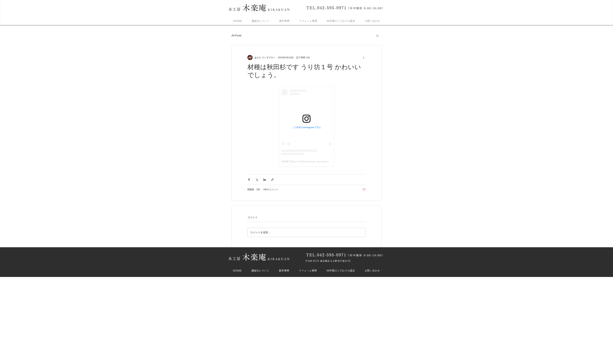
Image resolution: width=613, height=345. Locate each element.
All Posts (236, 35)
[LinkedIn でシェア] (264, 179)
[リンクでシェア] (272, 179)
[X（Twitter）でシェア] (256, 179)
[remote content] (306, 126)
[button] (377, 35)
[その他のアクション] (364, 57)
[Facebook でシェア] (248, 179)
